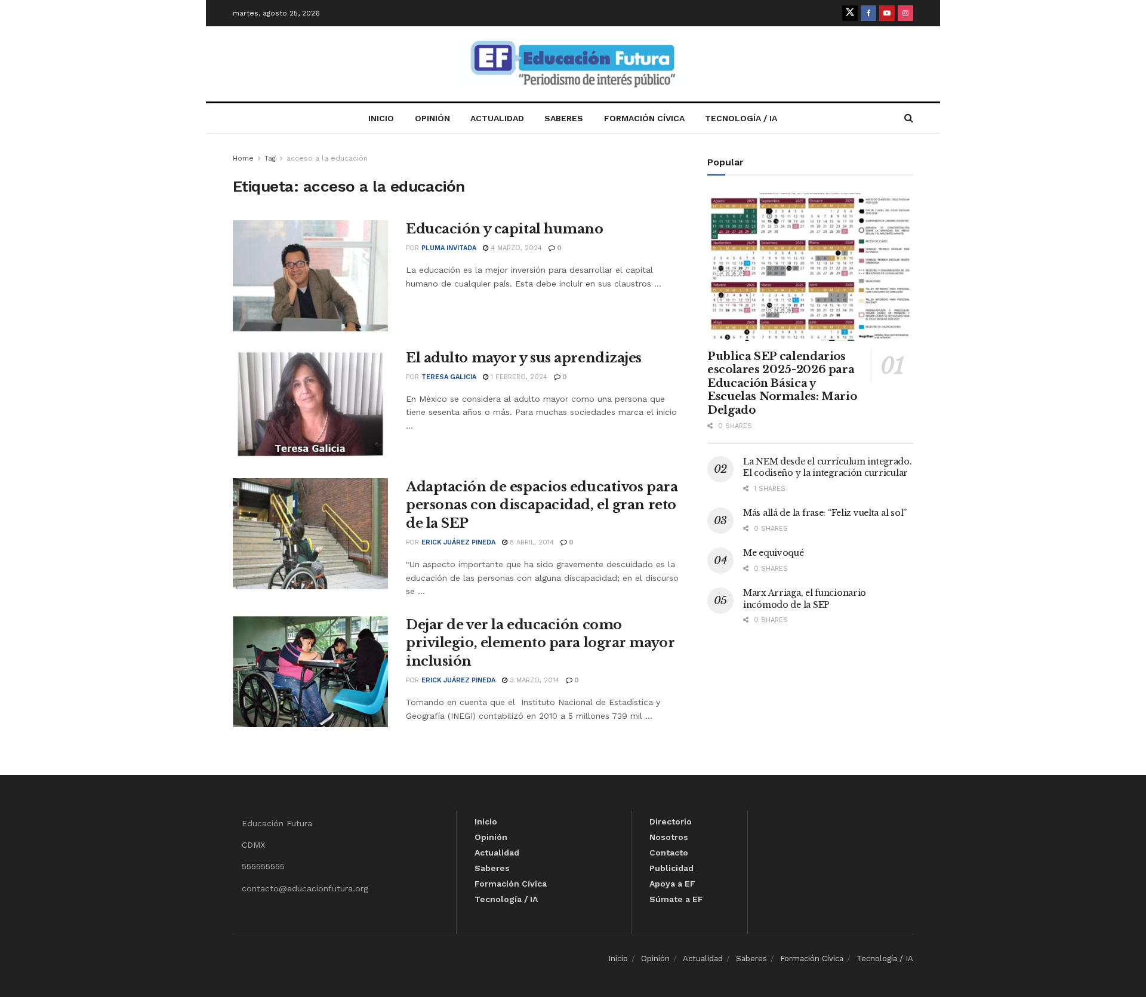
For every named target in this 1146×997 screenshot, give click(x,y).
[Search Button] (908, 118)
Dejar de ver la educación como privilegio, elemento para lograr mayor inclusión (540, 643)
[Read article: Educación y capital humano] (310, 275)
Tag (270, 158)
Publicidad (671, 868)
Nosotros (668, 837)
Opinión (432, 118)
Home (243, 158)
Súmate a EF (676, 899)
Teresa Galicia (448, 377)
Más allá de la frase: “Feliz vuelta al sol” (825, 512)
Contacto (668, 852)
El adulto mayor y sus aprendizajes (524, 358)
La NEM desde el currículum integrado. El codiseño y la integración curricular (827, 467)
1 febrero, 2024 (517, 377)
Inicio (381, 118)
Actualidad (497, 118)
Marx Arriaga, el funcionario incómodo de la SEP (804, 598)
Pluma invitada (448, 248)
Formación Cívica (644, 118)
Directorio (670, 821)
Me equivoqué (773, 552)
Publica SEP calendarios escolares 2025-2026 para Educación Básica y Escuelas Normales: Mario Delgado (782, 383)
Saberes (563, 118)
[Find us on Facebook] (868, 13)
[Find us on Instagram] (905, 13)
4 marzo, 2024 (515, 248)
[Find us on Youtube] (887, 13)
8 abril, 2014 (530, 542)
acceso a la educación (327, 158)
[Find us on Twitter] (850, 13)
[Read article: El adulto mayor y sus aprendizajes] (310, 404)
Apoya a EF (672, 883)
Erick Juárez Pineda (458, 542)
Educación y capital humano (504, 229)
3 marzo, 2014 (533, 680)
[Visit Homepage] (573, 64)
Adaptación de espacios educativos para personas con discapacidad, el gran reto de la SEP (541, 505)
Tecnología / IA (741, 118)
